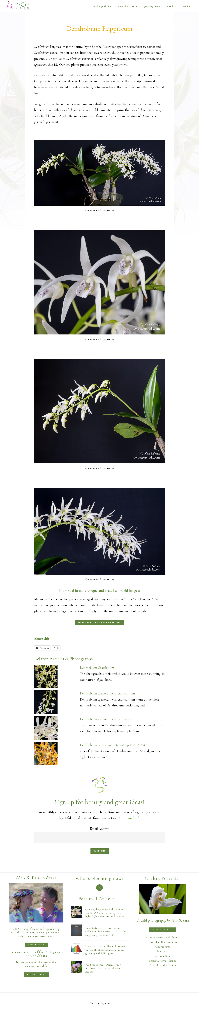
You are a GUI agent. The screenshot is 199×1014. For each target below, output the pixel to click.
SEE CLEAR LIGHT (36, 975)
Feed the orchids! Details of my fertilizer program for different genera (103, 968)
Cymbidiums (162, 946)
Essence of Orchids (20, 5)
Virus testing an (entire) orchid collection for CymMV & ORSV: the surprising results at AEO (105, 931)
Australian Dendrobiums (162, 942)
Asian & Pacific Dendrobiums (162, 937)
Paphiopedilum (162, 956)
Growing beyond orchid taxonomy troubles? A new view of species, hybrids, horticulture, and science (105, 913)
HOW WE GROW (36, 945)
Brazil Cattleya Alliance (162, 960)
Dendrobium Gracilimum (97, 668)
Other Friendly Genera (162, 965)
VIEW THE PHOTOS (163, 930)
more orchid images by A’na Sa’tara (99, 622)
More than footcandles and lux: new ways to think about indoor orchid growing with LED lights (105, 950)
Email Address (99, 829)
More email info (129, 818)
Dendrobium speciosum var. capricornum (107, 693)
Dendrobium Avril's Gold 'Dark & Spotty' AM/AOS (114, 745)
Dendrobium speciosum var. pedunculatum (108, 719)
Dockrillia (162, 951)
